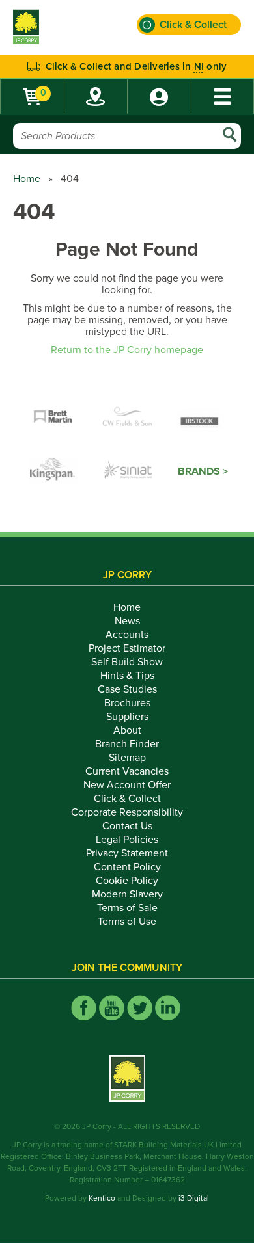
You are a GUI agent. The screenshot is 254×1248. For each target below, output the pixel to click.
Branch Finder (127, 743)
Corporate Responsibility (127, 812)
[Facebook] (83, 1007)
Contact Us (127, 825)
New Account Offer (127, 784)
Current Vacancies (127, 771)
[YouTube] (111, 1007)
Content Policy (127, 866)
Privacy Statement (127, 853)
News (127, 621)
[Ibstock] (201, 417)
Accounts (127, 634)
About (127, 730)
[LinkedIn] (167, 1007)
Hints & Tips (127, 675)
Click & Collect (127, 798)
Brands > (203, 471)
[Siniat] (128, 471)
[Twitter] (139, 1007)
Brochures (127, 703)
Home (26, 178)
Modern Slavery (127, 894)
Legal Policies (127, 839)
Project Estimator (127, 648)
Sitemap (127, 757)
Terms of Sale (127, 907)
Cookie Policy (127, 880)
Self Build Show (127, 662)
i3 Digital (193, 1197)
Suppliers (127, 716)
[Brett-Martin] (52, 417)
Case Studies (127, 689)
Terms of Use (127, 921)
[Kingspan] (54, 471)
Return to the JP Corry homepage (127, 349)
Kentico (102, 1197)
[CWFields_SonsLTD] (127, 417)
